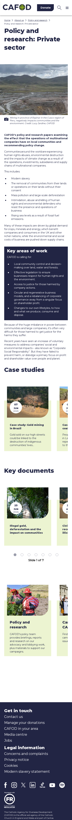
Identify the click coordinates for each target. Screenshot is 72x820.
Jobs (8, 740)
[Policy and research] (27, 600)
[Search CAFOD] (59, 7)
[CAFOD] (17, 7)
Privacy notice (16, 760)
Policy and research (37, 20)
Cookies (11, 765)
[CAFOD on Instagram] (14, 785)
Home (7, 20)
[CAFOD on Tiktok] (42, 785)
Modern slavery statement (27, 771)
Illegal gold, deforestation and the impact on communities (26, 529)
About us (19, 20)
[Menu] (68, 7)
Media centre (15, 734)
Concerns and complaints (26, 754)
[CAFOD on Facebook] (5, 785)
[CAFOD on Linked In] (32, 785)
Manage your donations (24, 723)
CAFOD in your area (21, 728)
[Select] (15, 555)
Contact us (13, 717)
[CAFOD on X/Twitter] (23, 785)
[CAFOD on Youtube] (52, 785)
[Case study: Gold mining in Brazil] (27, 402)
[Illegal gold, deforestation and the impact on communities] (27, 502)
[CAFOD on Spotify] (62, 785)
